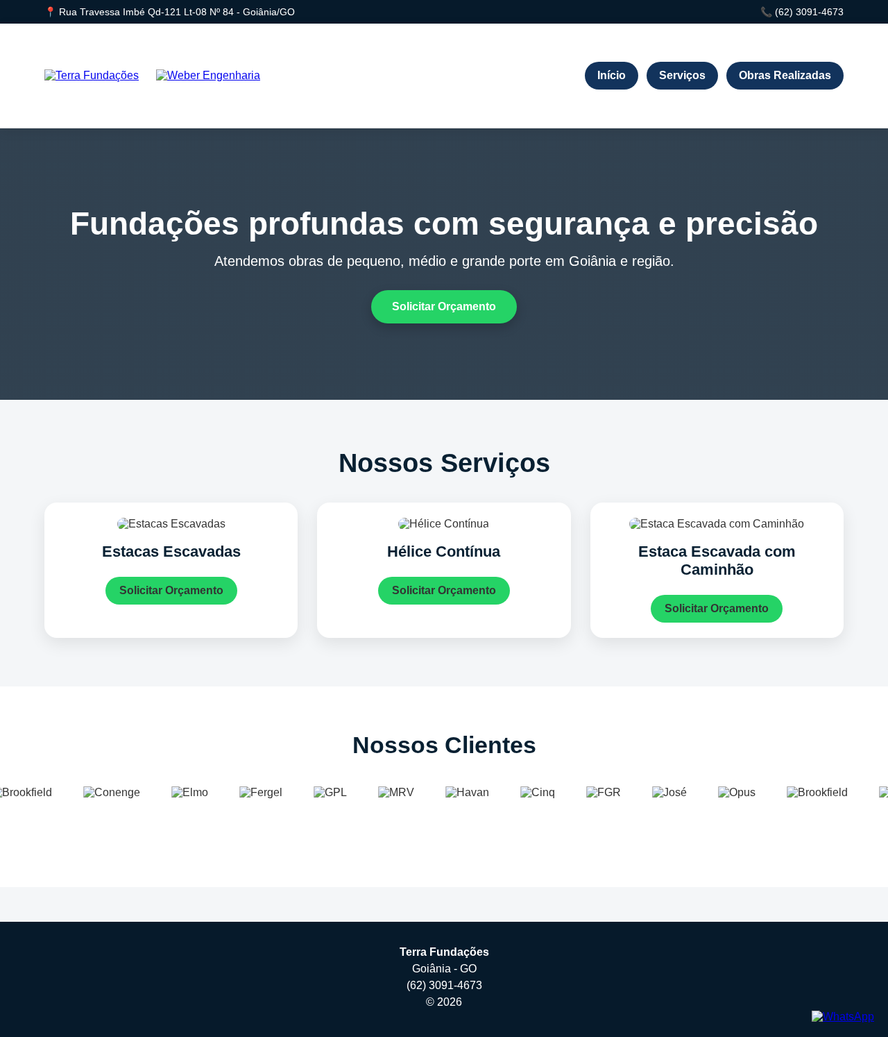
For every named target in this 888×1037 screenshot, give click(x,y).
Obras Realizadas (785, 75)
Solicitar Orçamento (444, 306)
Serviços (682, 75)
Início (611, 75)
